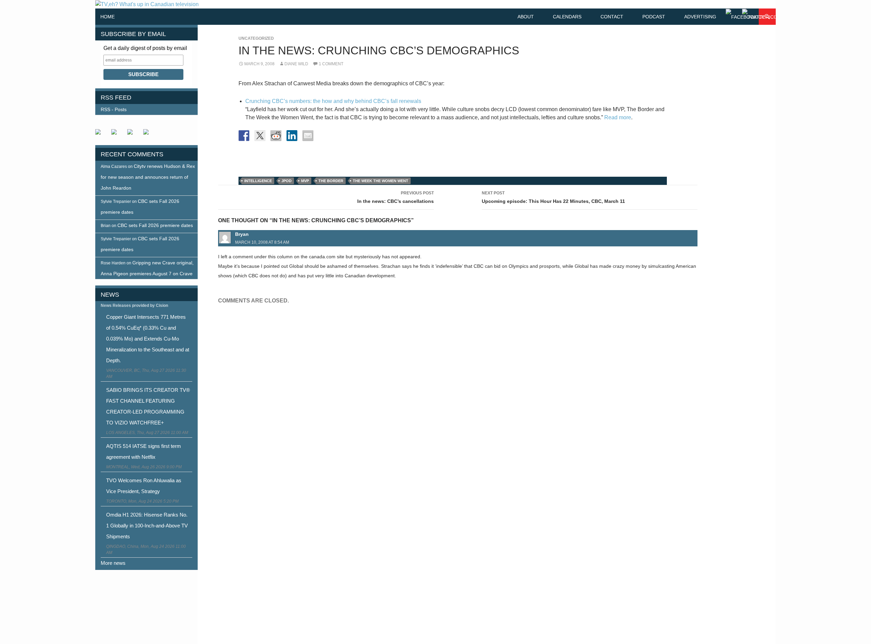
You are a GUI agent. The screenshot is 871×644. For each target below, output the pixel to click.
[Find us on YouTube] (132, 134)
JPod (286, 181)
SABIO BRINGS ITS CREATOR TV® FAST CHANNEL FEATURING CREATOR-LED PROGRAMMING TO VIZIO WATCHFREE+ (148, 406)
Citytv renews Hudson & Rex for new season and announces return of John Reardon (148, 177)
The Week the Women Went (380, 181)
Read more (617, 117)
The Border (330, 181)
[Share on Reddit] (275, 135)
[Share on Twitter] (259, 135)
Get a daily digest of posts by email (145, 48)
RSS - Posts (114, 109)
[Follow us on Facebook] (100, 134)
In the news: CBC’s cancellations (395, 197)
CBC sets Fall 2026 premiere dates (155, 225)
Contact (612, 16)
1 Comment (331, 64)
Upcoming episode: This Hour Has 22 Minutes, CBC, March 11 (553, 197)
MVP (305, 181)
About (525, 16)
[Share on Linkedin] (291, 135)
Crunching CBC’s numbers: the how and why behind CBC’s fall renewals (333, 101)
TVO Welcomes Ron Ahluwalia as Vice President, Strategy (143, 485)
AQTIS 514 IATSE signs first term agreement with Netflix (143, 451)
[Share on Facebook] (244, 135)
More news (113, 563)
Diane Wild (296, 64)
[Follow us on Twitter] (116, 134)
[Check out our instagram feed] (148, 134)
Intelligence (258, 181)
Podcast (653, 16)
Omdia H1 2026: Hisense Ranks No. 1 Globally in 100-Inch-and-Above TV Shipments (147, 525)
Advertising (700, 16)
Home (107, 16)
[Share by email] (307, 135)
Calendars (567, 16)
